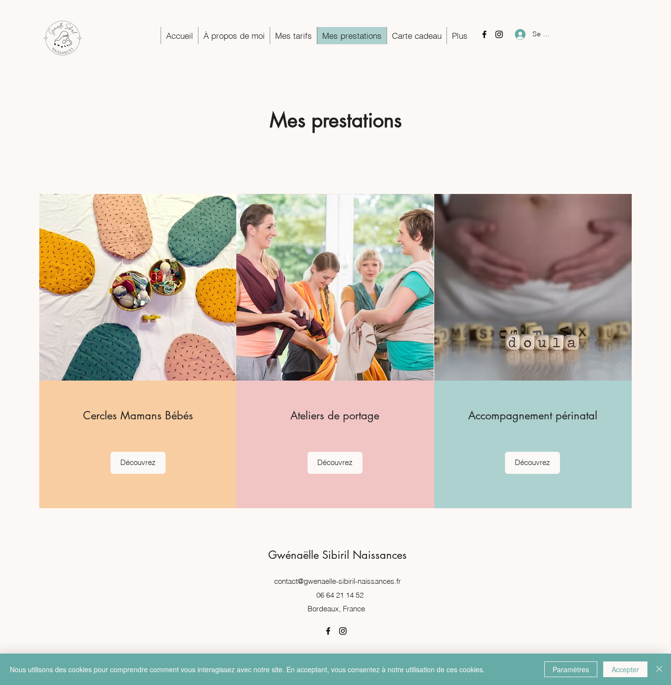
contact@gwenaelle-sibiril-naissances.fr (337, 581)
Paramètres (571, 669)
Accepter (625, 669)
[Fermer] (659, 669)
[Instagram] (499, 34)
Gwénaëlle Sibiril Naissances (337, 555)
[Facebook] (484, 34)
